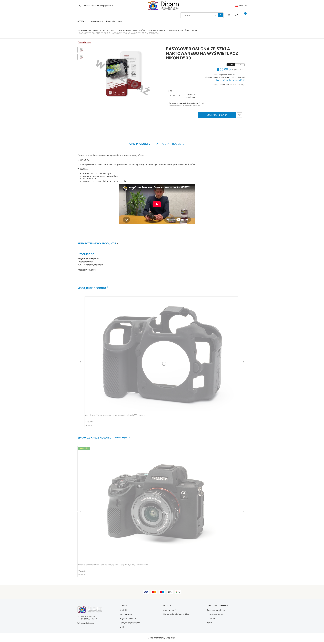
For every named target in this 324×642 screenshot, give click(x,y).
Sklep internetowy (161, 637)
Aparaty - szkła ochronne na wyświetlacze (172, 30)
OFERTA (97, 30)
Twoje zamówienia (216, 610)
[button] (220, 15)
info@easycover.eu (86, 269)
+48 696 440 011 (88, 6)
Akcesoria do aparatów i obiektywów (124, 30)
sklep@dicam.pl (106, 6)
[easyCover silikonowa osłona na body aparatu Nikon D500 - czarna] (161, 354)
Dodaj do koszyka (217, 115)
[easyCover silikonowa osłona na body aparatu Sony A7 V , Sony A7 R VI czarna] (154, 504)
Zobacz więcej (121, 437)
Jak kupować (169, 610)
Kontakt (123, 610)
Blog (122, 627)
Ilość (170, 91)
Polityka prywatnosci (130, 622)
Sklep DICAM (84, 30)
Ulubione (211, 618)
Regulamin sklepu (128, 618)
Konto (209, 622)
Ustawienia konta (215, 614)
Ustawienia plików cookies (176, 614)
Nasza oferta (126, 614)
